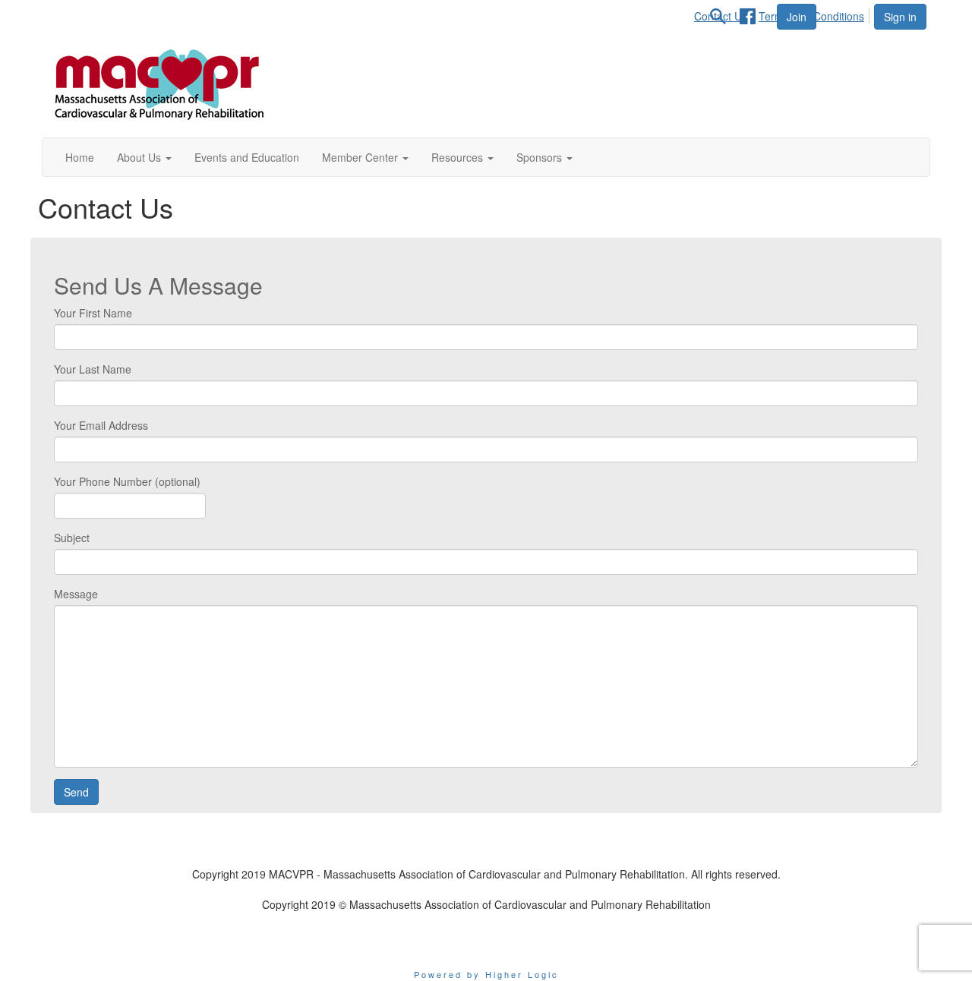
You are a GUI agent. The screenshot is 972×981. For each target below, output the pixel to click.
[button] (144, 157)
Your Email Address (101, 425)
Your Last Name (92, 369)
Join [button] (796, 16)
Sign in (900, 16)
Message (76, 593)
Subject (72, 537)
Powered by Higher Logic (486, 974)
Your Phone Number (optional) (127, 481)
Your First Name (93, 312)
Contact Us (486, 934)
